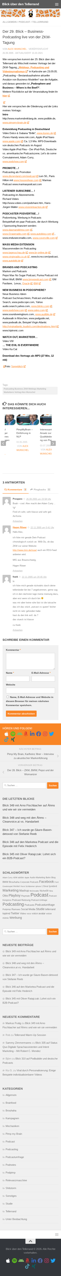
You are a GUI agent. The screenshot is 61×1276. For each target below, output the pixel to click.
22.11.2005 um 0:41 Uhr (42, 527)
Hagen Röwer (20, 527)
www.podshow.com (13, 161)
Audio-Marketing (37, 877)
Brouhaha (14, 882)
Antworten (18, 521)
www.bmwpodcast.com (35, 279)
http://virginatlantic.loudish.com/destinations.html (29, 326)
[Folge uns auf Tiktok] (6, 739)
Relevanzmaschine (16, 1180)
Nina (51, 891)
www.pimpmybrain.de (14, 122)
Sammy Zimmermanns (18, 1042)
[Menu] (57, 4)
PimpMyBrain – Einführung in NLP (24, 433)
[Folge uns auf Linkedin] (32, 733)
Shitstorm (11, 1188)
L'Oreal (45, 886)
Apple (27, 878)
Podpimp (7, 909)
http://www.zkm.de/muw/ (25, 550)
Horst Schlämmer (28, 886)
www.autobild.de (12, 260)
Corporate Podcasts (29, 882)
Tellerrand (40, 22)
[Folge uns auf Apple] (6, 733)
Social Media (28, 909)
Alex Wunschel (17, 49)
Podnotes (11, 1164)
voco (29, 913)
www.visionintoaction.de (31, 207)
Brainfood (11, 1102)
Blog (53, 877)
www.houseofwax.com (26, 180)
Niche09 (44, 891)
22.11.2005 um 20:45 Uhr (34, 577)
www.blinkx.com (40, 306)
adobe (21, 877)
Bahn (48, 877)
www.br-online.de (38, 252)
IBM (35, 283)
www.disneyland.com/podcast (19, 176)
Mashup (24, 890)
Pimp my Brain (14, 1133)
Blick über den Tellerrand (20, 4)
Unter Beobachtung (16, 1219)
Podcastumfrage (45, 904)
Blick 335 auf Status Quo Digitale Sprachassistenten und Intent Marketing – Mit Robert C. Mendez (30, 1046)
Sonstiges (11, 1195)
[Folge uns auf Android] (19, 733)
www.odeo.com (36, 310)
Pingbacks (42, 489)
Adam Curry (8, 878)
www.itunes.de (45, 133)
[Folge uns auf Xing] (12, 739)
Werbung (15, 917)
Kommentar (13, 650)
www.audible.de (44, 314)
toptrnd (6, 913)
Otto (5, 895)
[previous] (3, 443)
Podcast (24, 22)
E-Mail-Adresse (41, 672)
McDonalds (34, 891)
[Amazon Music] (25, 733)
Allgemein (10, 22)
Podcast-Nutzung (21, 900)
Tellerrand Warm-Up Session (30, 1035)
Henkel (16, 886)
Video (23, 913)
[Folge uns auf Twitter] (51, 733)
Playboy (15, 895)
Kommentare (17, 489)
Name (10, 672)
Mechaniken (12, 1126)
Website (10, 684)
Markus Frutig (13, 1023)
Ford (56, 882)
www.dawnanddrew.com (16, 229)
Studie (40, 909)
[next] (53, 443)
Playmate (25, 896)
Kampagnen (12, 1118)
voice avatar (38, 913)
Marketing (11, 890)
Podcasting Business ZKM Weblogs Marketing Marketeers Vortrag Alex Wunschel (25, 390)
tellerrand (50, 909)
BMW (5, 882)
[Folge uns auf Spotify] (12, 733)
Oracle (26, 283)
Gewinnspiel (8, 886)
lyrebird (53, 886)
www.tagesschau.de (14, 252)
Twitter (15, 913)
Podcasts (29, 905)
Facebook (46, 881)
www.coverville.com (44, 237)
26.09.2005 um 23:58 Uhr (38, 499)
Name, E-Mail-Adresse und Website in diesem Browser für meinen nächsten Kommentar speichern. (29, 701)
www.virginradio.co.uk (15, 256)
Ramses (16, 909)
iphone (38, 886)
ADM (15, 878)
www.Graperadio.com (15, 233)
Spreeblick (17, 366)
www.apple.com (11, 141)
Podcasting (13, 904)
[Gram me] (45, 733)
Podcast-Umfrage (39, 900)
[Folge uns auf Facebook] (38, 733)
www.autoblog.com (40, 233)
